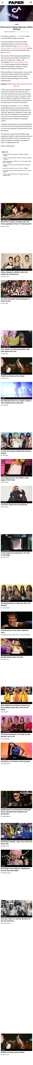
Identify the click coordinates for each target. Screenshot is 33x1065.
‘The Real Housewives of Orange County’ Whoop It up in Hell (15, 735)
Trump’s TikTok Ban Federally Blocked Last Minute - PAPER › (17, 165)
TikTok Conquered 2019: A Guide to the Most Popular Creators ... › (17, 158)
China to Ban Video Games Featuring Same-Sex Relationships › (16, 174)
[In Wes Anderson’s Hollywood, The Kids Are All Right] (16, 541)
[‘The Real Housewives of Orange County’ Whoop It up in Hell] (16, 723)
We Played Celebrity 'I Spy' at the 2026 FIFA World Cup (16, 843)
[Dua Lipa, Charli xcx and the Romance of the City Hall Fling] (16, 907)
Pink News (20, 106)
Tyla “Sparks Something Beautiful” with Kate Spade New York (15, 350)
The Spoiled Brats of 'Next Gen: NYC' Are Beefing (15, 604)
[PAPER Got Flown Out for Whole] (16, 365)
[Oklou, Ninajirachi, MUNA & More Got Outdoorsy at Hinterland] (16, 261)
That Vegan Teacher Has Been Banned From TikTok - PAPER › (17, 171)
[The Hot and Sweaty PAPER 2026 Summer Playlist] (16, 440)
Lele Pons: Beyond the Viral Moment (14, 504)
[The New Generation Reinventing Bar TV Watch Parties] (16, 288)
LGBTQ (16, 24)
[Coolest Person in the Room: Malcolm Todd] (16, 619)
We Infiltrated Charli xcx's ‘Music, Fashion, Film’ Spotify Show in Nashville (16, 402)
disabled (8, 52)
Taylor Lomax (5, 226)
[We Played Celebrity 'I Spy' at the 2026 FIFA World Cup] (16, 830)
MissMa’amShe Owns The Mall (12, 657)
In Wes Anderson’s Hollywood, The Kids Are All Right (15, 554)
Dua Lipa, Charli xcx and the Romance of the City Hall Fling (15, 920)
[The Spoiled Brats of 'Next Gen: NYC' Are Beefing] (16, 592)
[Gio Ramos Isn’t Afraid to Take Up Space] (16, 750)
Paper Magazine (6, 816)
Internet (4, 502)
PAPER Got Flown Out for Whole (12, 376)
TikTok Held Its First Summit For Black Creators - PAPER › (16, 155)
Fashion (4, 475)
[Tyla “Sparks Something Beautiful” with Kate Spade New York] (16, 338)
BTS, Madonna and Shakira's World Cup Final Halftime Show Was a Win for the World (15, 707)
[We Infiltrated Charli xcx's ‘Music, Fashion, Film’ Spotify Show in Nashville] (16, 389)
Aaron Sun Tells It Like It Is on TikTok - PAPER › (15, 168)
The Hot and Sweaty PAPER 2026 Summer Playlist (16, 452)
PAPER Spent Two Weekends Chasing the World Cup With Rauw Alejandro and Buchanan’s (16, 812)
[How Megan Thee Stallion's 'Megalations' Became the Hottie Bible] (16, 857)
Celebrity (4, 807)
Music (3, 373)
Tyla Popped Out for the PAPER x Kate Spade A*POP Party (15, 479)
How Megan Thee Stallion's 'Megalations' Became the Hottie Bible (15, 869)
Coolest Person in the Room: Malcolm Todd (14, 631)
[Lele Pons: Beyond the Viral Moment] (16, 493)
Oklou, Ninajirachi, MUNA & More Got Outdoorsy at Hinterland (14, 273)
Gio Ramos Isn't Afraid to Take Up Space (15, 761)
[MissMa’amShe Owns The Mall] (16, 646)
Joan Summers (6, 607)
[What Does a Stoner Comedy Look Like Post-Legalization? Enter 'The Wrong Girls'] (16, 210)
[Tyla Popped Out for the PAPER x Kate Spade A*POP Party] (16, 466)
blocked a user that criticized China (16, 48)
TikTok (19, 36)
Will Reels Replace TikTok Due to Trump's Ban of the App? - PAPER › (17, 162)
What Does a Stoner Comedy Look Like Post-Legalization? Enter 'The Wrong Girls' (16, 223)
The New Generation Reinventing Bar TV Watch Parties (15, 300)
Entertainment (6, 219)
